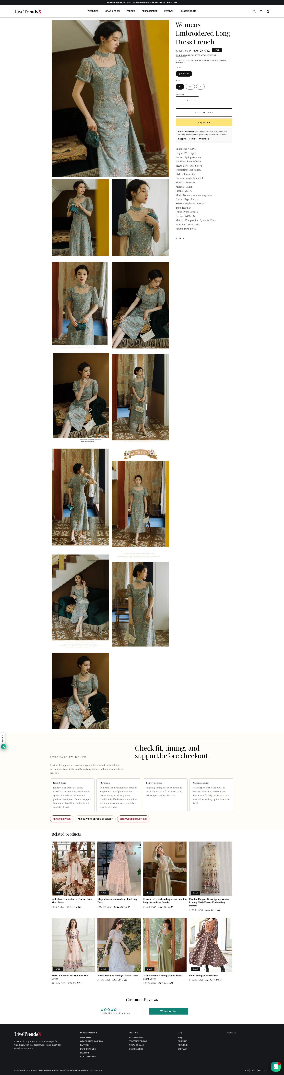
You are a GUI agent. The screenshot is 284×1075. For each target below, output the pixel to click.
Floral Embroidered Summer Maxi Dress (70, 977)
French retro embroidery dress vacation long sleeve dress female (165, 901)
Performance (149, 11)
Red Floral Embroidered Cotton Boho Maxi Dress (72, 901)
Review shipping (62, 818)
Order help (204, 139)
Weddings (93, 11)
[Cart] (268, 11)
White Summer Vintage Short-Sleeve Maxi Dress (163, 977)
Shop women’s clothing (133, 818)
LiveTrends (27, 11)
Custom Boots (188, 11)
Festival (169, 11)
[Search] (254, 11)
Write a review (168, 1011)
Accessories (136, 1037)
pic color (184, 73)
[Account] (261, 11)
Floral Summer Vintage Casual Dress (117, 975)
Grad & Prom (112, 11)
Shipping (181, 55)
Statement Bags (138, 1041)
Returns (193, 139)
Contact (182, 1049)
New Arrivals (136, 1045)
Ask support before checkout (95, 818)
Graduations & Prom (91, 1041)
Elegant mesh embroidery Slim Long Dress (117, 901)
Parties (131, 11)
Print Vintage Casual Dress (203, 975)
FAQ (180, 1037)
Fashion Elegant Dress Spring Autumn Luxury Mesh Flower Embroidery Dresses (209, 902)
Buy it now (204, 122)
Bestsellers (136, 1049)
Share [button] (181, 238)
